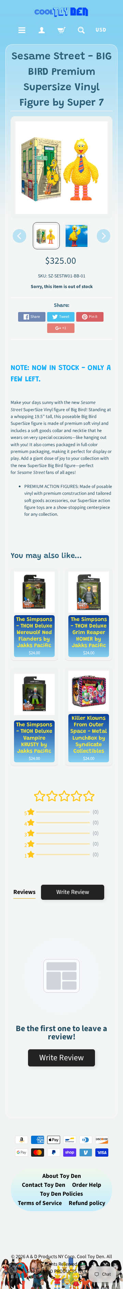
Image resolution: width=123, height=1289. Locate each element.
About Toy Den (61, 1176)
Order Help (86, 1185)
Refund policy (87, 1203)
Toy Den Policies (61, 1194)
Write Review (72, 892)
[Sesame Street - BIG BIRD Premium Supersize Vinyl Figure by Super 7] (46, 235)
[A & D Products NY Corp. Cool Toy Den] (61, 11)
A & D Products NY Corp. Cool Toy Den (65, 1256)
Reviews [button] (24, 892)
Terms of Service (40, 1203)
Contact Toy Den (43, 1185)
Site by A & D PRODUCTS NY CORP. (62, 1271)
